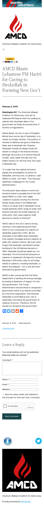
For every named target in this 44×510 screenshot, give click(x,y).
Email (5, 384)
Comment (7, 360)
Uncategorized (8, 328)
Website (5, 389)
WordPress (26, 501)
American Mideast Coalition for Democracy (21, 44)
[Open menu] (3, 49)
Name (5, 379)
